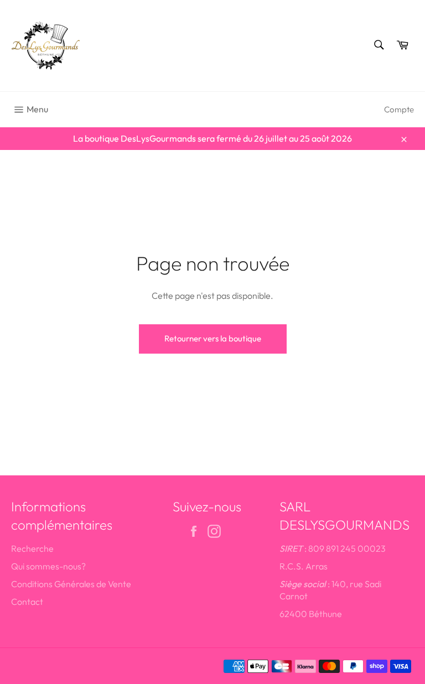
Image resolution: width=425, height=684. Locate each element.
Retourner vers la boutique (212, 338)
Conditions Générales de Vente (71, 583)
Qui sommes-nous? (48, 566)
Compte (399, 109)
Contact (27, 601)
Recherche (32, 548)
